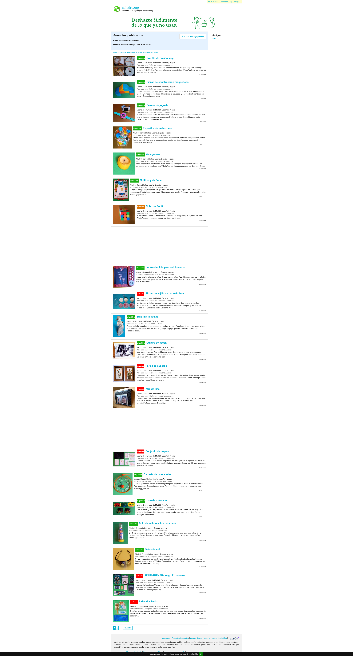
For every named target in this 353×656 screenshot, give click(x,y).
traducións (222, 638)
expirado (146, 52)
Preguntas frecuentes (180, 638)
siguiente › (128, 627)
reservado (131, 52)
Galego (235, 1)
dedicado (138, 52)
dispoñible (122, 52)
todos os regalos (210, 638)
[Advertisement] (159, 245)
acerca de (166, 638)
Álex (214, 38)
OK (201, 654)
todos (115, 52)
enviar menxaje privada (193, 36)
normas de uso (196, 638)
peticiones (154, 52)
